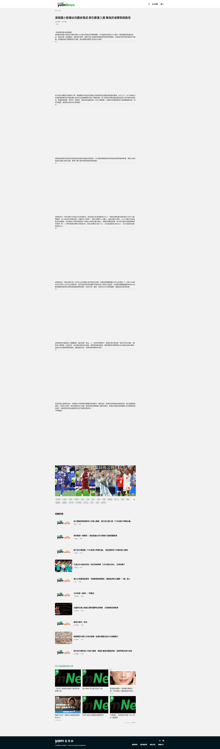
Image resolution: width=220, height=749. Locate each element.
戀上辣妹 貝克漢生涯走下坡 (92, 688)
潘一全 (117, 499)
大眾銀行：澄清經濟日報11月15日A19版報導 (122, 716)
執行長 (71, 503)
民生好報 (57, 21)
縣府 (82, 499)
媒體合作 (161, 744)
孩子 (92, 503)
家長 (98, 499)
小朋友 (64, 499)
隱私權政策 (143, 744)
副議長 (64, 503)
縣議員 (110, 499)
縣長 (70, 499)
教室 (128, 499)
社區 (97, 503)
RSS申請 (155, 4)
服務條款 (135, 744)
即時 (59, 10)
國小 (93, 499)
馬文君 (86, 503)
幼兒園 (58, 499)
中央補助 (78, 503)
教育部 (103, 503)
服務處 (58, 503)
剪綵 (88, 499)
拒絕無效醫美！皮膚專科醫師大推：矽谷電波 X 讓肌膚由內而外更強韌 (122, 689)
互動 (104, 499)
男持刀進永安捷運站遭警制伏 (93, 715)
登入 (162, 4)
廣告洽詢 (152, 744)
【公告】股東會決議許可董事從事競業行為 (67, 689)
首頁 (56, 10)
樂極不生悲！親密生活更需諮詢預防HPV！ (67, 716)
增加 (122, 499)
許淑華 (77, 499)
